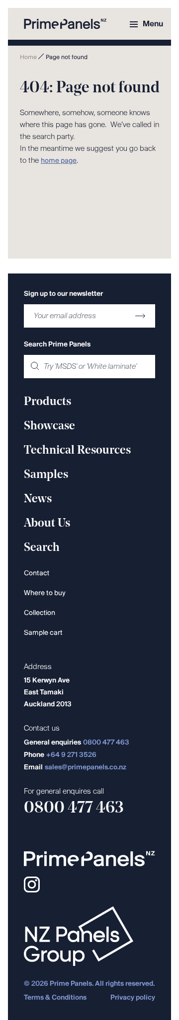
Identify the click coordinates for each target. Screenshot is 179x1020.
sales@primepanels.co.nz (85, 767)
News (38, 499)
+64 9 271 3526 (71, 755)
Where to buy (45, 593)
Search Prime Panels (57, 344)
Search (42, 548)
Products (47, 402)
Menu (153, 24)
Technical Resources (77, 451)
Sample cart (43, 633)
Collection (39, 613)
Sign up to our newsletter (63, 294)
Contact (36, 573)
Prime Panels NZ (65, 24)
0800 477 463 (106, 743)
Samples (46, 475)
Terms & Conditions (55, 998)
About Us (47, 524)
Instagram (32, 884)
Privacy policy (132, 998)
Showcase (49, 426)
